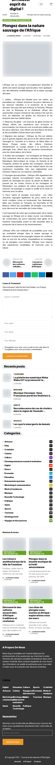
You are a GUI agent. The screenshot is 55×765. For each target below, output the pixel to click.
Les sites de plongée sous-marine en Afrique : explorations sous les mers (40, 613)
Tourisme (28, 513)
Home (5, 15)
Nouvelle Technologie (27, 497)
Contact (37, 761)
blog (27, 445)
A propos (27, 761)
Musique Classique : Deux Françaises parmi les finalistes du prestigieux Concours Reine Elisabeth (32, 394)
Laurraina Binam (13, 36)
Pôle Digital (45, 757)
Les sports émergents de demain (32, 424)
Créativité (27, 449)
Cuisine (28, 453)
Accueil (17, 761)
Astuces (27, 442)
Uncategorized (27, 517)
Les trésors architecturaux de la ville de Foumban (14, 562)
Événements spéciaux (27, 481)
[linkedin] (10, 672)
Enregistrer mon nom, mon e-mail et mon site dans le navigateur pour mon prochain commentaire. (27, 348)
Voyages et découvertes (17, 20)
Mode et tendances (27, 489)
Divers (27, 469)
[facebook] (3, 672)
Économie (27, 473)
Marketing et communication (28, 485)
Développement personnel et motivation (28, 461)
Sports (28, 509)
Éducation (27, 477)
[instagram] (7, 672)
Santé (27, 505)
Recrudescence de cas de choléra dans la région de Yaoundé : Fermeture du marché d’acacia (33, 409)
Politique (28, 501)
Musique (27, 493)
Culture (27, 457)
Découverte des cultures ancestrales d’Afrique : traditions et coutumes (12, 614)
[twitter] (14, 672)
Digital (28, 465)
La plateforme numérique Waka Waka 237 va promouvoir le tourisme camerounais (31, 379)
